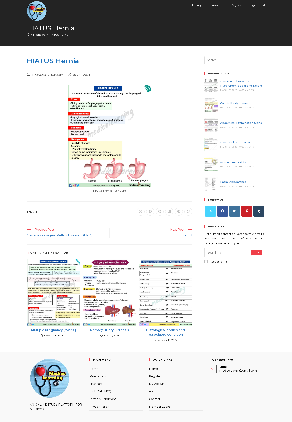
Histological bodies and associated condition (165, 332)
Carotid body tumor (234, 103)
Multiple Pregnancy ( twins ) (53, 330)
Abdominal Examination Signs (241, 122)
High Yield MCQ (100, 391)
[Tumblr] (258, 211)
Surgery (57, 75)
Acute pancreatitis (233, 162)
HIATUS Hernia (58, 34)
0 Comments (246, 90)
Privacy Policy (99, 406)
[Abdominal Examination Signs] (211, 125)
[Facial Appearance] (211, 184)
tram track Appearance (236, 142)
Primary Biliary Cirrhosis (109, 330)
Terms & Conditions (102, 399)
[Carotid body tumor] (211, 105)
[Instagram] (234, 211)
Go (256, 252)
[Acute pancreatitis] (211, 164)
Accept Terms (218, 261)
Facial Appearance (233, 181)
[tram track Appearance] (211, 144)
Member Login (159, 406)
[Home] (28, 34)
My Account (157, 384)
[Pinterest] (246, 211)
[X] (210, 211)
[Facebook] (222, 211)
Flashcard (39, 75)
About (153, 391)
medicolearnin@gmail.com (238, 370)
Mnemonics (97, 376)
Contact (154, 399)
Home (93, 369)
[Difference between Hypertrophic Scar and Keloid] (211, 85)
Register (155, 376)
